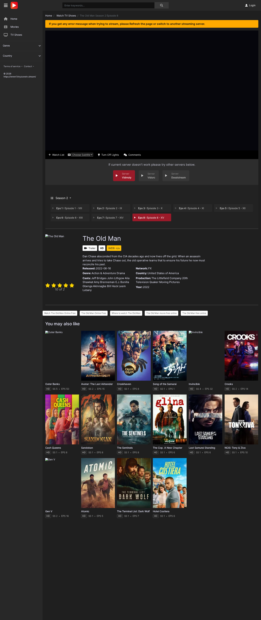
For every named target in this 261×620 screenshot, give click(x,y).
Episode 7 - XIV (110, 217)
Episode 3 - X (150, 208)
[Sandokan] (98, 419)
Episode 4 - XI (191, 208)
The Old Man (102, 238)
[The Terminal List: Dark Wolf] (134, 483)
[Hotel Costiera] (170, 483)
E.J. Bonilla (122, 282)
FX (150, 268)
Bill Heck (112, 286)
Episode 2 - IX (109, 208)
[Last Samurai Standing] (205, 419)
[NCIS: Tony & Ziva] (241, 419)
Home (13, 18)
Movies (14, 26)
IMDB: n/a (114, 248)
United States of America (163, 273)
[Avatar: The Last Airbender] (98, 356)
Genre (6, 45)
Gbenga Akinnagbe (94, 286)
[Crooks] (241, 356)
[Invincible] (205, 356)
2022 (146, 287)
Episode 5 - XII (233, 208)
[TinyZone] (15, 5)
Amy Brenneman (104, 282)
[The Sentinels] (134, 419)
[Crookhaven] (134, 356)
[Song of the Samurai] (170, 356)
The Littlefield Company (166, 278)
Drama (121, 273)
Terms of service (12, 66)
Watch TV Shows (66, 15)
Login (252, 5)
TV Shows (16, 34)
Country (7, 55)
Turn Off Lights (110, 154)
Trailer (92, 248)
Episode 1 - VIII (69, 208)
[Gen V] (62, 483)
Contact (28, 66)
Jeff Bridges (99, 278)
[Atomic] (98, 483)
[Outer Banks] (62, 356)
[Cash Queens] (62, 419)
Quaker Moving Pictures (164, 282)
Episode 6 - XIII (69, 217)
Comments (134, 154)
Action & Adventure (104, 273)
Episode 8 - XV (151, 217)
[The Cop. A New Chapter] (170, 419)
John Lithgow (115, 278)
